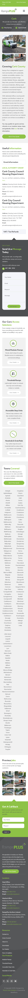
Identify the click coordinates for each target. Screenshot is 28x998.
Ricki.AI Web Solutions (9, 990)
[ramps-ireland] (8, 54)
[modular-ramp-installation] (20, 54)
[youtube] (15, 981)
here (15, 128)
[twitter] (7, 981)
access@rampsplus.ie (12, 894)
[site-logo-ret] (9, 9)
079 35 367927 (11, 922)
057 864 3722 (11, 892)
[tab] (14, 162)
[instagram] (11, 981)
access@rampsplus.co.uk (13, 924)
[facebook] (3, 981)
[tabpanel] (14, 197)
